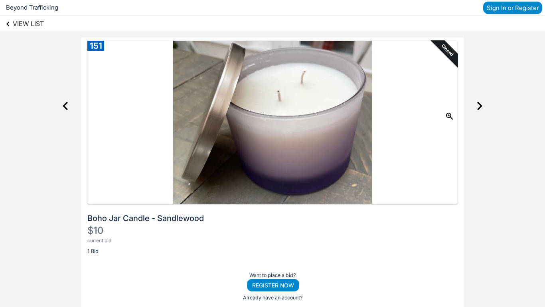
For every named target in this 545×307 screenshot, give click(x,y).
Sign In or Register (513, 8)
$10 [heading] (95, 230)
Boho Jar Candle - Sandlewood (145, 218)
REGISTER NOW (273, 285)
